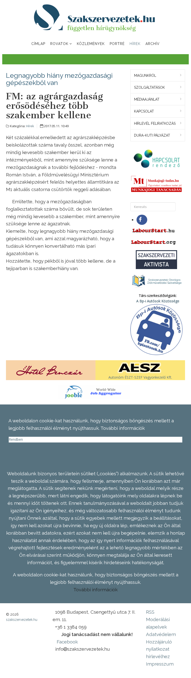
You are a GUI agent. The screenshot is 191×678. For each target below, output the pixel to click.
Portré (117, 44)
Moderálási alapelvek (158, 623)
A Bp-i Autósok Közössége (157, 301)
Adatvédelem (161, 634)
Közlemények (91, 44)
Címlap (38, 44)
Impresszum (160, 664)
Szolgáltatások (149, 87)
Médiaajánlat (146, 99)
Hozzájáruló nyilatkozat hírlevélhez (159, 649)
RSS (150, 612)
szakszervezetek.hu (21, 620)
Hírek (135, 44)
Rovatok (59, 44)
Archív (152, 44)
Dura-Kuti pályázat (152, 135)
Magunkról (145, 76)
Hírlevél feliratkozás (155, 123)
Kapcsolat (144, 111)
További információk (95, 589)
